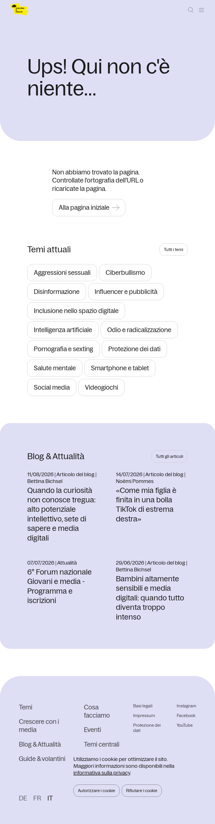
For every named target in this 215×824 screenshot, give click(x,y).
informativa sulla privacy (101, 772)
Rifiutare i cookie (141, 790)
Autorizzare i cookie (96, 790)
